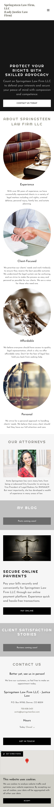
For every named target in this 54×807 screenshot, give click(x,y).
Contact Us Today (27, 103)
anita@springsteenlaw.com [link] (27, 712)
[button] (48, 10)
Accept (27, 800)
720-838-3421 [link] (27, 709)
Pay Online (27, 611)
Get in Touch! (27, 741)
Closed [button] (29, 727)
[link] (20, 16)
